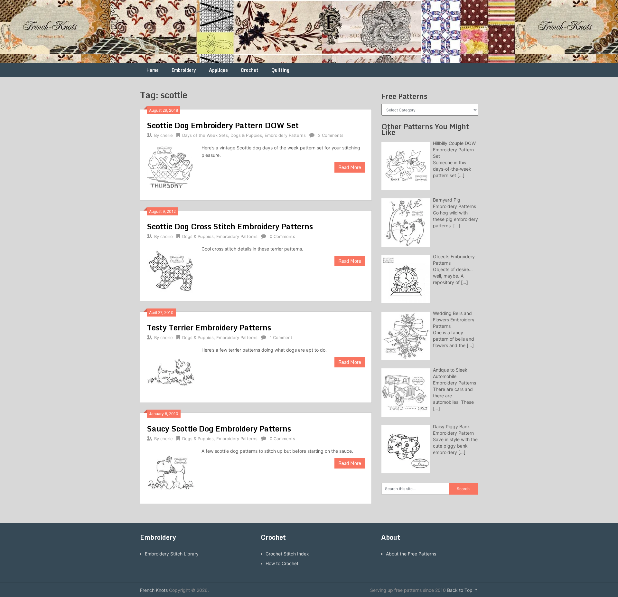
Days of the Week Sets (205, 135)
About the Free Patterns (411, 553)
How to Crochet (282, 563)
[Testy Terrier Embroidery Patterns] (171, 371)
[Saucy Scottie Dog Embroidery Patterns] (171, 472)
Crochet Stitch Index (287, 553)
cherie (166, 135)
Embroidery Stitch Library (172, 553)
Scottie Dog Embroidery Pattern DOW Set (223, 125)
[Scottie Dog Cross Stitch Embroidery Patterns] (171, 270)
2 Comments (330, 135)
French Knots (154, 590)
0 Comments (282, 236)
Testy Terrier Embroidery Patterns (209, 327)
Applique (218, 70)
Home (152, 70)
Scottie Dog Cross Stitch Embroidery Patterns (230, 226)
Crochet (249, 70)
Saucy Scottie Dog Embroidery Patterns (219, 428)
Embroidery (184, 70)
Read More (349, 167)
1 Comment (281, 337)
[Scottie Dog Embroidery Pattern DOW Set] (171, 169)
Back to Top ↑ (462, 590)
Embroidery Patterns (285, 135)
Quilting (280, 70)
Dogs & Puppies (246, 135)
